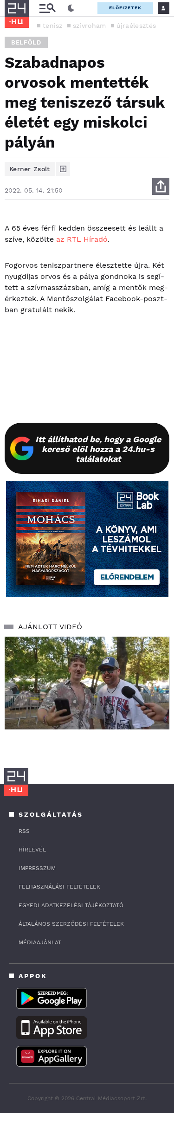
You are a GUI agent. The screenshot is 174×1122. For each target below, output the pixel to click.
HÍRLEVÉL (32, 849)
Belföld (26, 42)
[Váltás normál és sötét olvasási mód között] (71, 8)
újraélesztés (136, 25)
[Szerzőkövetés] (63, 169)
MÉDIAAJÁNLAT (40, 942)
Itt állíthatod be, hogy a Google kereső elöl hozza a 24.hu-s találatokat (98, 449)
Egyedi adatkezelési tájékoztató (71, 905)
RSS (24, 831)
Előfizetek (125, 7)
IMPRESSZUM (37, 868)
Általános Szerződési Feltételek (71, 924)
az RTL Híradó (82, 239)
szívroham (89, 25)
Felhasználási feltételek (59, 886)
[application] (87, 683)
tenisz (53, 25)
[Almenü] (47, 8)
